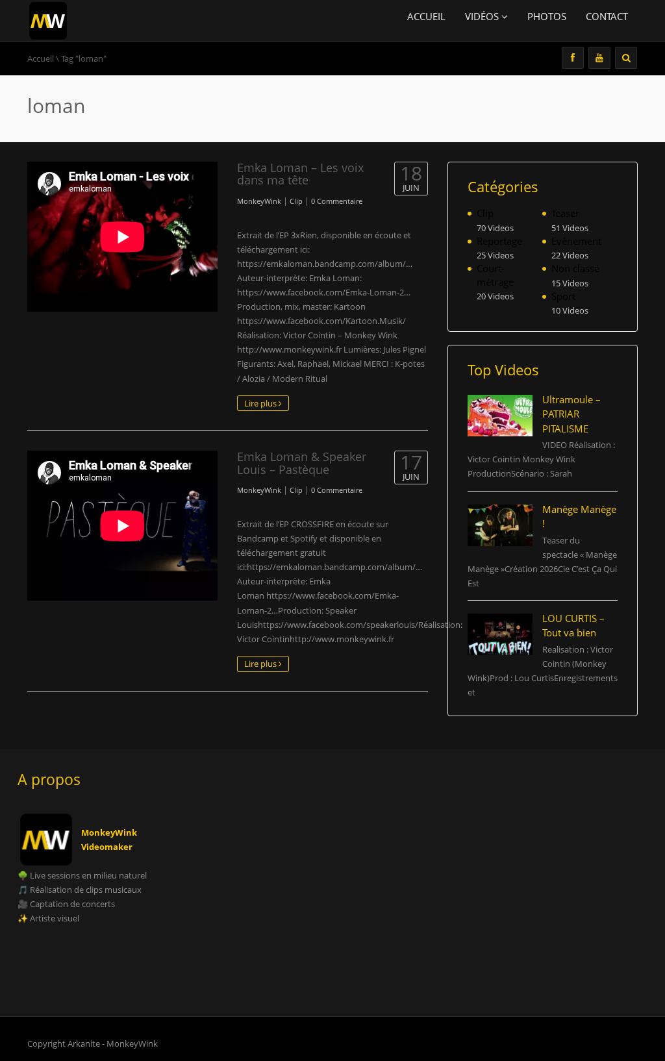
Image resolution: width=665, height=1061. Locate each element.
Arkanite (84, 1043)
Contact (607, 16)
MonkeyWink (259, 201)
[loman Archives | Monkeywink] (48, 19)
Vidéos (483, 16)
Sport (563, 296)
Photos (546, 16)
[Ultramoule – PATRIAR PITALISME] (500, 415)
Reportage (499, 240)
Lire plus (261, 403)
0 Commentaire (336, 201)
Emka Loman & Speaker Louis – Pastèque (301, 463)
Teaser (565, 212)
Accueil (426, 16)
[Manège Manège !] (500, 525)
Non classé (575, 268)
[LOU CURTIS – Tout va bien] (500, 634)
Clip (296, 201)
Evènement (576, 240)
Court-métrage (495, 275)
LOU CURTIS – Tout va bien (573, 626)
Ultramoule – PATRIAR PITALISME (571, 414)
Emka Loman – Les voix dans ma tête (300, 174)
